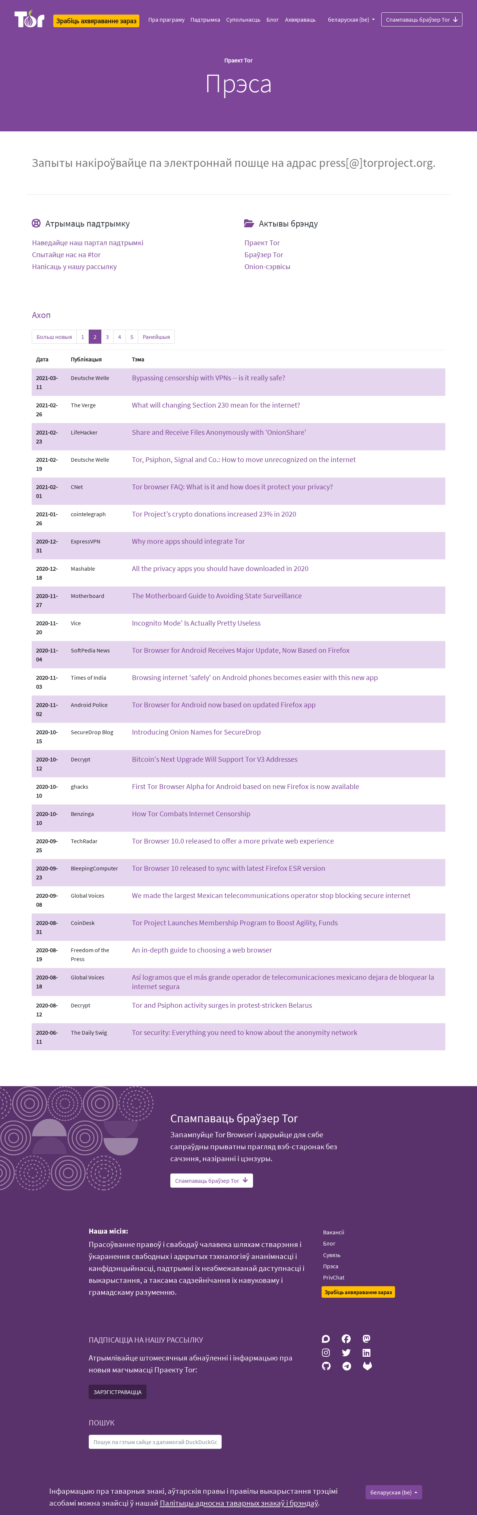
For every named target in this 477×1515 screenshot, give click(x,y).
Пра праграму (166, 19)
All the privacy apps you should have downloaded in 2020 (220, 568)
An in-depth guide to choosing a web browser (202, 949)
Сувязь (332, 1255)
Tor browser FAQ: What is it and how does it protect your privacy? (232, 486)
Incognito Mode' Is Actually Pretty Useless (196, 622)
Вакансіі (333, 1232)
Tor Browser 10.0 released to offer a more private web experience (233, 840)
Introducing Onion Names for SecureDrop (196, 731)
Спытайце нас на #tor (66, 254)
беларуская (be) (349, 19)
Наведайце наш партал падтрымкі (87, 242)
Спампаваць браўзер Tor (418, 19)
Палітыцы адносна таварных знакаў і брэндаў (239, 1503)
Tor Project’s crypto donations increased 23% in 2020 (214, 513)
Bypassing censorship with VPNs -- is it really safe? (208, 377)
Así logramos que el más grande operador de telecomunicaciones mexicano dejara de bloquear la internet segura (283, 981)
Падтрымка (205, 19)
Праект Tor (262, 242)
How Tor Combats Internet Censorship (191, 813)
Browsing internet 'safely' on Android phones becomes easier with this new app (255, 677)
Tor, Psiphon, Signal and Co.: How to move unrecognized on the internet (244, 459)
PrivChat (333, 1277)
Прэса (330, 1266)
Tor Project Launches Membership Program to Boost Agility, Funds (235, 922)
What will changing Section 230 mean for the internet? (216, 404)
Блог (272, 19)
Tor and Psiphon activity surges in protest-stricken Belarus (222, 1005)
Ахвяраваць (300, 19)
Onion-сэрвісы (267, 266)
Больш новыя (54, 336)
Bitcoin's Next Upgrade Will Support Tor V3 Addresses (214, 759)
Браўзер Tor (263, 254)
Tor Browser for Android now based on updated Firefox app (224, 704)
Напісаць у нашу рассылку (74, 266)
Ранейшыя (156, 336)
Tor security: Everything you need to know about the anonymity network (244, 1032)
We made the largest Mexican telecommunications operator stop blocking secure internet (271, 895)
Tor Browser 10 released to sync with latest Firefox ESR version (228, 868)
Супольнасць (243, 19)
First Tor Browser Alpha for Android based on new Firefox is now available (245, 786)
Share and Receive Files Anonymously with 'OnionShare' (219, 432)
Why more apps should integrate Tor (188, 541)
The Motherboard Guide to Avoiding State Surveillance (217, 595)
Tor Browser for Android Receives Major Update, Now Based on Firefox (241, 650)
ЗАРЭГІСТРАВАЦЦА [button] (118, 1392)
